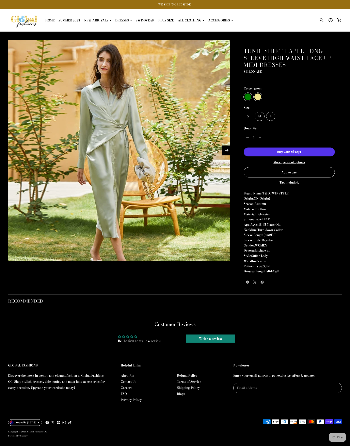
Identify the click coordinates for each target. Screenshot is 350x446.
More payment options (289, 162)
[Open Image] (119, 150)
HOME (49, 20)
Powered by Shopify (18, 435)
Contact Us (128, 381)
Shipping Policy (188, 387)
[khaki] (258, 97)
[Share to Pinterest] (247, 282)
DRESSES (122, 20)
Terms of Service (189, 381)
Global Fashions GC (37, 431)
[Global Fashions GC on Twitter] (53, 423)
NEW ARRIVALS (96, 20)
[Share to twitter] (254, 282)
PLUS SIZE (166, 20)
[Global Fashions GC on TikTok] (70, 423)
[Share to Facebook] (262, 282)
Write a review (210, 338)
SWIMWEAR (145, 20)
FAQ (124, 393)
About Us (127, 375)
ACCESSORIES (219, 20)
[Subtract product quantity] (247, 137)
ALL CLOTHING (189, 20)
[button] (227, 150)
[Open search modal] (321, 20)
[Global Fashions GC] (24, 20)
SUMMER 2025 (69, 20)
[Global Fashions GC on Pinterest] (59, 423)
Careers (126, 387)
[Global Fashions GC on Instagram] (64, 423)
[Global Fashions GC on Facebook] (47, 423)
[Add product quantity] (260, 137)
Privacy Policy (131, 399)
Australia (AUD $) (25, 422)
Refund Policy (187, 375)
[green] (248, 97)
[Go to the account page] (330, 20)
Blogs (181, 393)
